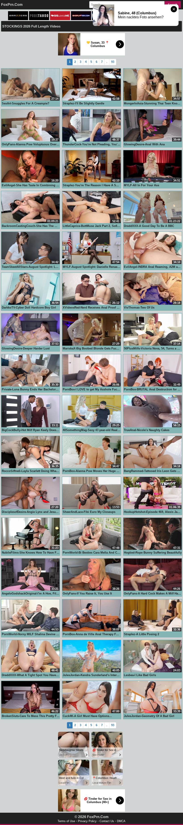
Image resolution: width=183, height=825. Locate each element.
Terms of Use (66, 821)
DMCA (121, 821)
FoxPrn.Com (12, 4)
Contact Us (107, 821)
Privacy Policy (87, 821)
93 (112, 61)
